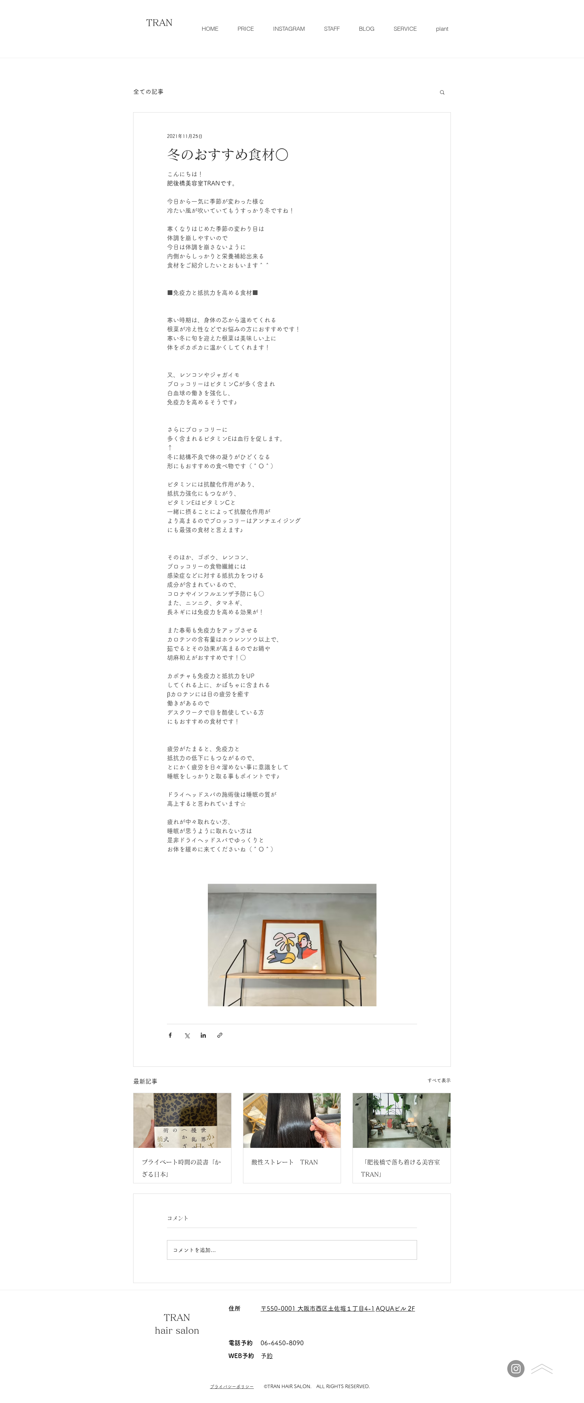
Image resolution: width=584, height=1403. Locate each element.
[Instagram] (516, 1368)
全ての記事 (148, 92)
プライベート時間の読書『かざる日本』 (181, 1168)
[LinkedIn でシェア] (203, 1035)
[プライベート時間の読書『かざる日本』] (182, 1120)
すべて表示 (439, 1080)
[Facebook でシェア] (170, 1035)
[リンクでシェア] (220, 1035)
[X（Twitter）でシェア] (187, 1035)
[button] (442, 92)
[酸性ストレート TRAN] (292, 1120)
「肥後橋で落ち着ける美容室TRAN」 (400, 1168)
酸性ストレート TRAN (284, 1162)
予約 (270, 1356)
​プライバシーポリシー (232, 1386)
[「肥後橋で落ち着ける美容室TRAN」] (402, 1120)
